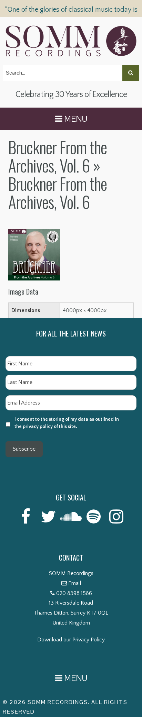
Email (74, 583)
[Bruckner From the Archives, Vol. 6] (34, 234)
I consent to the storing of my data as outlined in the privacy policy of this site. (66, 423)
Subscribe (24, 449)
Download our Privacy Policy (71, 640)
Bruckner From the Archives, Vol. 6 (57, 156)
